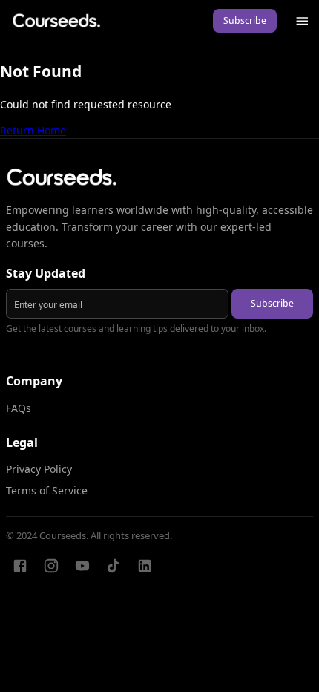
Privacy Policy (39, 469)
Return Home (33, 130)
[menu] (302, 21)
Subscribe (244, 20)
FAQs (18, 408)
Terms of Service (47, 490)
